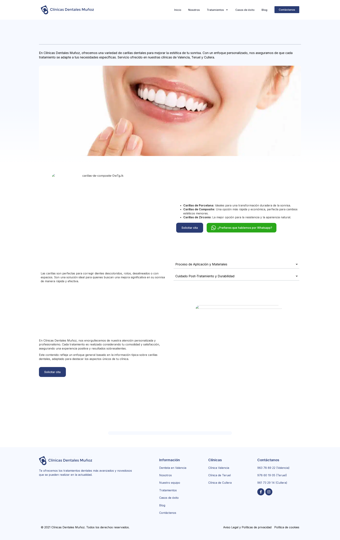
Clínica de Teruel (219, 475)
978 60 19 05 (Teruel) (272, 475)
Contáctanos (167, 513)
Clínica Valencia (218, 468)
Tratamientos (215, 10)
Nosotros (194, 10)
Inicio (177, 10)
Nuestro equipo (169, 482)
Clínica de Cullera (220, 482)
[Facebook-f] (260, 491)
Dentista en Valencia (172, 468)
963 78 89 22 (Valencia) (273, 468)
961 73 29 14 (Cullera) (272, 482)
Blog (264, 10)
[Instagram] (268, 491)
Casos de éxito (244, 10)
